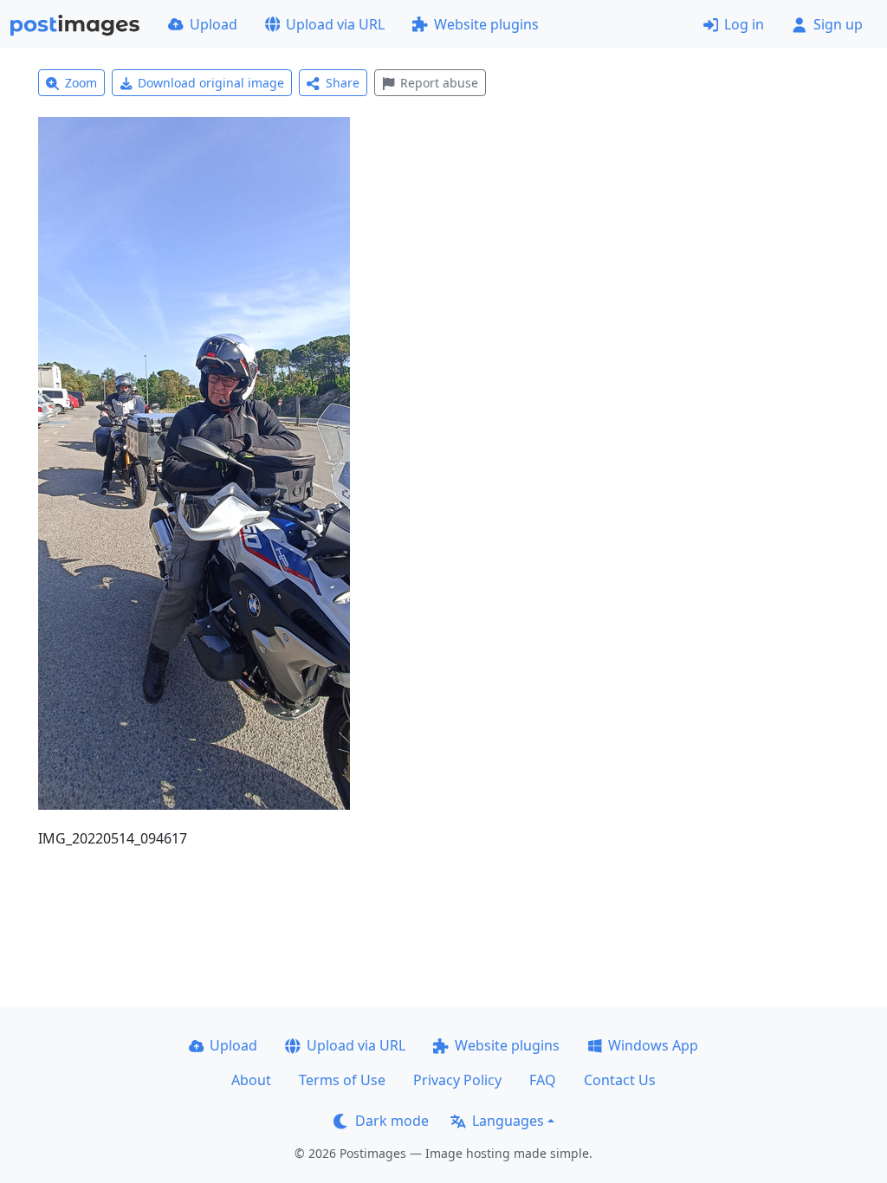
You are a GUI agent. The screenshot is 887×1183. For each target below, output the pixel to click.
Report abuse (439, 82)
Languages (508, 1120)
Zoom (81, 82)
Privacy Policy (457, 1079)
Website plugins (486, 24)
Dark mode (392, 1120)
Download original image (211, 82)
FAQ (542, 1079)
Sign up (838, 24)
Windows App (653, 1045)
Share (342, 82)
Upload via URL (335, 24)
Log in (744, 24)
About (251, 1079)
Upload (213, 24)
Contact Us (620, 1079)
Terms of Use (342, 1079)
